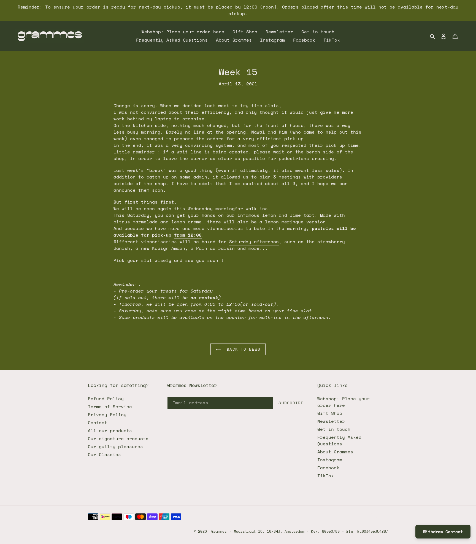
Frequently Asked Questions (339, 440)
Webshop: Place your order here (343, 401)
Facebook (328, 467)
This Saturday (131, 215)
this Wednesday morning (204, 208)
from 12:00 (188, 235)
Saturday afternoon (254, 241)
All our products (110, 430)
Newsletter (331, 421)
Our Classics (104, 454)
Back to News (242, 349)
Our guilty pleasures (115, 446)
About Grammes (335, 451)
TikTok (325, 475)
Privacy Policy (107, 414)
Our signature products (118, 438)
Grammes (219, 531)
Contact (97, 422)
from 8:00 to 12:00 (215, 304)
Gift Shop (329, 413)
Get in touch (333, 429)
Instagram (329, 459)
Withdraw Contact (443, 532)
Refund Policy (106, 398)
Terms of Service (110, 406)
